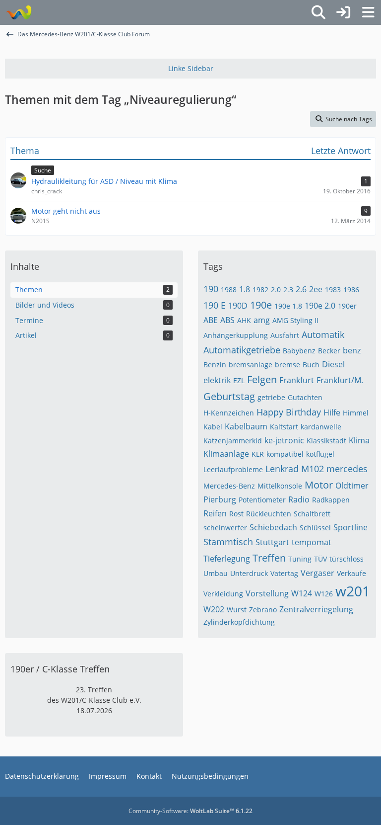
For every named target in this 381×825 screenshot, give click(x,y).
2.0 (276, 289)
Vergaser (317, 573)
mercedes (347, 469)
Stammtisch (228, 542)
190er (347, 306)
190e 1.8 (288, 306)
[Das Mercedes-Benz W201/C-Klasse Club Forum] (18, 12)
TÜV (320, 559)
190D (238, 305)
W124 (301, 593)
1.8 (244, 289)
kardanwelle (321, 426)
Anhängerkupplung (235, 335)
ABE (210, 320)
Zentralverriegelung (316, 609)
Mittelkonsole (279, 486)
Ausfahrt (284, 335)
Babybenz (299, 350)
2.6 (301, 289)
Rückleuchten (268, 513)
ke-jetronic (284, 440)
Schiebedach (273, 527)
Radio (299, 499)
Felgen (262, 379)
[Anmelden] (343, 12)
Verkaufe (351, 573)
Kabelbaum (246, 426)
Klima (359, 440)
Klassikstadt (326, 440)
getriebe (271, 397)
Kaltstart (284, 426)
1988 (229, 289)
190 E (214, 305)
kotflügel (320, 454)
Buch (311, 364)
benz (352, 350)
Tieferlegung (226, 558)
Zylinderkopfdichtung (239, 622)
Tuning (300, 559)
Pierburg (219, 499)
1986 (351, 289)
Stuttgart (272, 542)
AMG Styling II (295, 320)
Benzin (214, 364)
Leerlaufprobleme (233, 469)
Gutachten (305, 397)
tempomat (311, 542)
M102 (312, 469)
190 (210, 289)
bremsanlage (250, 364)
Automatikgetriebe (241, 350)
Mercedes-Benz (229, 486)
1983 (333, 289)
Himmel (356, 412)
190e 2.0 (320, 305)
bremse (287, 364)
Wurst (237, 609)
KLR (258, 454)
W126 (324, 593)
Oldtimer (352, 485)
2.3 (288, 289)
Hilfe (331, 412)
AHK (244, 320)
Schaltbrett (312, 513)
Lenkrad (282, 469)
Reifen (215, 513)
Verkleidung (223, 593)
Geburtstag (229, 396)
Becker (329, 350)
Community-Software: (190, 811)
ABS (227, 320)
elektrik (217, 380)
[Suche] (318, 12)
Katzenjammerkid (232, 440)
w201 (352, 590)
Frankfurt (296, 380)
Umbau (215, 573)
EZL (239, 380)
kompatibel (285, 454)
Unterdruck (249, 573)
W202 (213, 609)
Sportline (350, 527)
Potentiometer (262, 499)
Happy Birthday (288, 412)
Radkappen (331, 499)
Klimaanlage (226, 453)
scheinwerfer (225, 527)
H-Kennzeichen (228, 412)
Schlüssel (315, 527)
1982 (260, 289)
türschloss (346, 559)
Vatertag (284, 573)
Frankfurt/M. (340, 380)
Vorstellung (267, 593)
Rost (236, 513)
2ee (315, 289)
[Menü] (368, 12)
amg (262, 320)
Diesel (333, 364)
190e (261, 305)
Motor (319, 485)
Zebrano (263, 609)
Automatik (323, 334)
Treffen (269, 558)
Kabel (212, 426)
